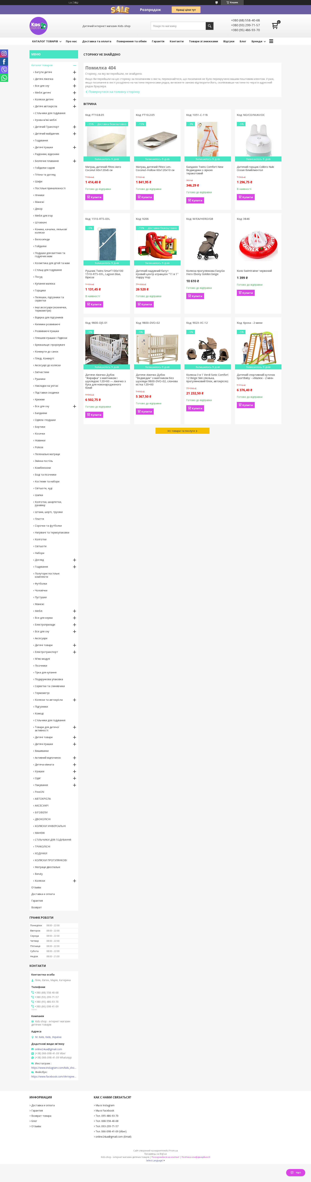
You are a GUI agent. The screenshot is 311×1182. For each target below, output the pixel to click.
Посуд (38, 276)
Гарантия (37, 900)
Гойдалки (40, 246)
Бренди (257, 41)
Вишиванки (42, 751)
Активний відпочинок (48, 757)
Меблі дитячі (43, 92)
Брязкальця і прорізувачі (50, 344)
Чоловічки (41, 590)
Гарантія (158, 41)
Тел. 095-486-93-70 (107, 1115)
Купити (96, 197)
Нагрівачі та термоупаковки (52, 532)
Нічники (39, 195)
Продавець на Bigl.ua (155, 1153)
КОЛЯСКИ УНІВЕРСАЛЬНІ (50, 826)
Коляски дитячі (44, 99)
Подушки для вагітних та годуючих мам (50, 254)
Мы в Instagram (105, 1105)
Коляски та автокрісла (49, 699)
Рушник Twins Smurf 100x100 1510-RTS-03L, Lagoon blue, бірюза (104, 274)
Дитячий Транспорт (47, 126)
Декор (38, 208)
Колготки (40, 539)
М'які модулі (42, 658)
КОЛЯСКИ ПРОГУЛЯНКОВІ (51, 860)
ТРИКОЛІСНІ (42, 846)
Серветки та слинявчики (50, 686)
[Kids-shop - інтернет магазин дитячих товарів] (39, 26)
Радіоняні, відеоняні (47, 154)
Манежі (39, 202)
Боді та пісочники (45, 474)
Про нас (71, 41)
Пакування (41, 785)
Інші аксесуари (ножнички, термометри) (51, 309)
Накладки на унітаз (46, 385)
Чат (298, 1172)
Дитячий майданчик (47, 133)
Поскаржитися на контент (165, 1157)
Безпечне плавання (47, 161)
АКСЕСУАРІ (41, 805)
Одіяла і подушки (45, 420)
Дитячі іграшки (44, 147)
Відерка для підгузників (49, 317)
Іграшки (39, 771)
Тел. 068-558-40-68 (107, 1121)
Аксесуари (41, 638)
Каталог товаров (42, 65)
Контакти (177, 41)
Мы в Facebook (105, 1110)
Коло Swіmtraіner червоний (254, 270)
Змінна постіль (44, 461)
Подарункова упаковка (49, 679)
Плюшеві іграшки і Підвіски (51, 338)
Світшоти (40, 546)
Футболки (41, 583)
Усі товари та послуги (181, 431)
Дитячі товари (44, 645)
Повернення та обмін (132, 41)
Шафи (38, 181)
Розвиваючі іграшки (47, 331)
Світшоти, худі (43, 488)
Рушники (40, 379)
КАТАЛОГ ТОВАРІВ (45, 41)
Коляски (40, 880)
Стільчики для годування (50, 113)
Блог (243, 41)
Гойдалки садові (45, 167)
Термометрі (42, 693)
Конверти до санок (46, 351)
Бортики (40, 426)
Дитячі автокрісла (46, 106)
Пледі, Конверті (44, 358)
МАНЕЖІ (40, 833)
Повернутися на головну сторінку (114, 92)
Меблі (38, 611)
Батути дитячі (43, 72)
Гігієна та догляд (45, 174)
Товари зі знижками (203, 41)
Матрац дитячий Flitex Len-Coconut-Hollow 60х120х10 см (155, 168)
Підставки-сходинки (47, 392)
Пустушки (41, 597)
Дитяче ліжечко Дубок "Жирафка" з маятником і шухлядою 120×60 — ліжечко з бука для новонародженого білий (105, 381)
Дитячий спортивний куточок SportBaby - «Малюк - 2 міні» (256, 376)
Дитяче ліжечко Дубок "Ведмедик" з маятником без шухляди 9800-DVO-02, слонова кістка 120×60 (157, 379)
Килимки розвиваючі (47, 324)
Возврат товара (41, 1115)
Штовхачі (41, 222)
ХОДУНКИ (41, 853)
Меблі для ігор (44, 215)
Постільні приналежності (50, 188)
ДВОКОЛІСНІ (43, 819)
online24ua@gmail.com (48, 1049)
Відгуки (228, 41)
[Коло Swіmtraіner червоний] (258, 245)
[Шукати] (209, 26)
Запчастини (42, 372)
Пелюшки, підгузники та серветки (49, 299)
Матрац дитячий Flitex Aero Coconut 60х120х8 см (103, 168)
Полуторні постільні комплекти (47, 575)
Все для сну (42, 85)
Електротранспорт (46, 652)
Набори (39, 553)
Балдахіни (41, 413)
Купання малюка (45, 283)
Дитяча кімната (44, 764)
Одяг (38, 778)
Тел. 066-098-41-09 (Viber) (111, 1131)
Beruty (39, 874)
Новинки (40, 440)
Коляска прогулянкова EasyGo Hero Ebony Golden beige (205, 272)
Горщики (40, 290)
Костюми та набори (47, 481)
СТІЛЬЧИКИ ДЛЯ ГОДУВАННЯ (53, 839)
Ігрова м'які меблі (46, 120)
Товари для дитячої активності (47, 728)
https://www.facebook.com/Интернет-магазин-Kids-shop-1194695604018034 (53, 1076)
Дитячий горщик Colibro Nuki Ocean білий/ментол (255, 168)
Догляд (39, 560)
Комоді (39, 713)
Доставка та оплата (96, 41)
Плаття (39, 518)
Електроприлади (45, 624)
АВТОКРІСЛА (43, 798)
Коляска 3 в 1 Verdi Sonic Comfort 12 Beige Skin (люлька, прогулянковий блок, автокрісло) (207, 378)
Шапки (39, 495)
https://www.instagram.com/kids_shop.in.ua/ (53, 1067)
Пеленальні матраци (47, 454)
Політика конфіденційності (196, 1157)
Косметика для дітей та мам (52, 263)
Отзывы (36, 887)
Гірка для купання (46, 672)
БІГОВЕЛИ (41, 812)
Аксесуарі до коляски (48, 365)
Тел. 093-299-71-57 (107, 1126)
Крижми (40, 399)
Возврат (36, 907)
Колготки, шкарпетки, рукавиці (48, 503)
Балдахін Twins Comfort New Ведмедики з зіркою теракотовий (204, 170)
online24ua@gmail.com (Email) (113, 1136)
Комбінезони (43, 467)
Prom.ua (173, 1150)
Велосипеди (42, 239)
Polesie (39, 447)
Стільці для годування (48, 270)
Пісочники (41, 665)
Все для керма (44, 617)
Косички (40, 433)
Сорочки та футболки (48, 525)
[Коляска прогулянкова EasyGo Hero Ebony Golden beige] (207, 245)
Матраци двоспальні (47, 867)
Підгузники (41, 706)
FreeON (39, 792)
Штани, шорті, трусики (49, 512)
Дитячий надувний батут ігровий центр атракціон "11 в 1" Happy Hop (157, 274)
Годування (41, 140)
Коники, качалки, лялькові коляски (51, 231)
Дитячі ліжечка (44, 79)
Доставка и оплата (43, 894)
